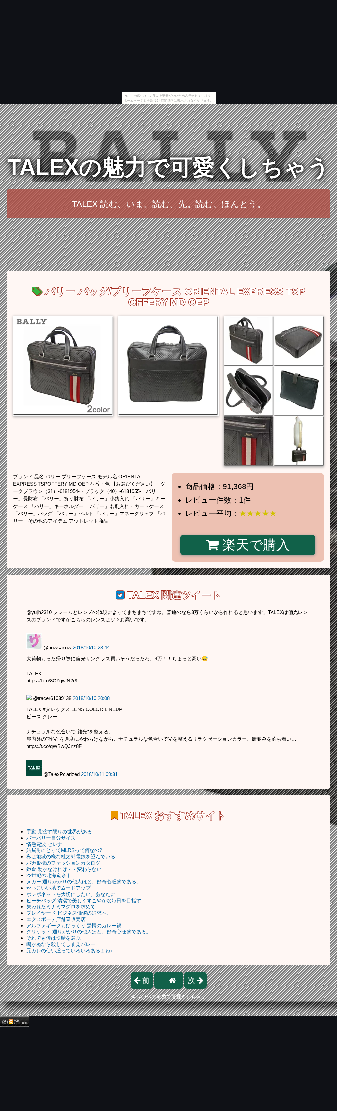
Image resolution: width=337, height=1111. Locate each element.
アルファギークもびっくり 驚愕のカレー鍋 (73, 925)
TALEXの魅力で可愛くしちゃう (168, 167)
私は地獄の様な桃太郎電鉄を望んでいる (70, 856)
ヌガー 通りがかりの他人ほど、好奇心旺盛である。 (83, 881)
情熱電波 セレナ (44, 844)
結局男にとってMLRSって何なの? (64, 850)
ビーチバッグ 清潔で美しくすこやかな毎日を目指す (83, 900)
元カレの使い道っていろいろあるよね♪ (69, 950)
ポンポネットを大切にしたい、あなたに (70, 894)
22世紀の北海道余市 (48, 875)
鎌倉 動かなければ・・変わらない (64, 869)
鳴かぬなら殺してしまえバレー (60, 944)
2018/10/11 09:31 (99, 774)
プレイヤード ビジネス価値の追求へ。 (69, 913)
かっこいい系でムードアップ (58, 888)
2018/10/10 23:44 (91, 647)
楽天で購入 (254, 544)
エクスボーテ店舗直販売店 (56, 919)
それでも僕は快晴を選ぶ (53, 938)
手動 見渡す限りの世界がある (59, 831)
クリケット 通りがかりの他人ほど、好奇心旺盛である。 (88, 931)
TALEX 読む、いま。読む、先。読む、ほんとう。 (169, 204)
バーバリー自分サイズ (51, 838)
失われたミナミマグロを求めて (60, 906)
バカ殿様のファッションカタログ (63, 863)
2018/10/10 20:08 (91, 698)
